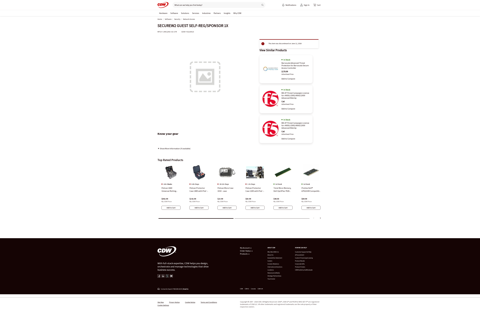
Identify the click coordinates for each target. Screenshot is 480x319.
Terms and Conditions (209, 302)
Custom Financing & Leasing (304, 258)
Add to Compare (288, 78)
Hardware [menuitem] (163, 13)
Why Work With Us (273, 252)
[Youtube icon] (171, 276)
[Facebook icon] (159, 276)
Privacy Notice (174, 302)
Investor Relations (273, 264)
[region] (240, 192)
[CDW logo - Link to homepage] (163, 5)
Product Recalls (300, 261)
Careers (270, 261)
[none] (163, 13)
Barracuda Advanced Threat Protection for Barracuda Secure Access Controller (295, 65)
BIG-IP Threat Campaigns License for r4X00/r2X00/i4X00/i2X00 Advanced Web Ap (295, 95)
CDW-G (247, 289)
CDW (241, 289)
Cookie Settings (163, 305)
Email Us (185, 289)
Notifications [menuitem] (291, 5)
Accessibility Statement (275, 258)
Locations (271, 270)
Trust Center (271, 279)
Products (244, 254)
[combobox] (215, 5)
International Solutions (275, 267)
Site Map (161, 302)
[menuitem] (283, 5)
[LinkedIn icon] (163, 276)
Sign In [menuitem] (307, 5)
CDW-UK (260, 289)
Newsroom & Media (274, 273)
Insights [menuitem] (227, 13)
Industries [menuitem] (206, 13)
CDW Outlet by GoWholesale (303, 270)
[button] (317, 5)
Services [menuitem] (195, 13)
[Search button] (262, 5)
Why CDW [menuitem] (237, 13)
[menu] (289, 5)
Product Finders (300, 267)
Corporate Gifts (300, 264)
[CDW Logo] (163, 5)
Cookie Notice (190, 302)
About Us (270, 255)
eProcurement (299, 255)
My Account (245, 248)
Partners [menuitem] (217, 13)
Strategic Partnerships (274, 276)
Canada (253, 289)
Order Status (245, 251)
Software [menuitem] (174, 13)
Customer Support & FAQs (303, 252)
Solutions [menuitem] (185, 13)
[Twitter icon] (167, 276)
